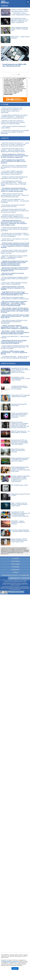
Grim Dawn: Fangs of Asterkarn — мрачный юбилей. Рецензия (20, 530)
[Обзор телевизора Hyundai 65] (5, 461)
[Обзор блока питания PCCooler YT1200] (5, 496)
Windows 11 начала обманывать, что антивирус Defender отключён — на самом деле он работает (15, 201)
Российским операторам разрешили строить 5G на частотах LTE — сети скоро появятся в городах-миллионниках (14, 189)
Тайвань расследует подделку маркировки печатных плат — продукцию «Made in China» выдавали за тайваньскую (14, 327)
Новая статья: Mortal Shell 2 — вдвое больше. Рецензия (15, 337)
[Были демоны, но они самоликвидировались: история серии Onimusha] (5, 380)
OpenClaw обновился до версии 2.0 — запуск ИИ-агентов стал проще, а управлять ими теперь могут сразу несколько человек (15, 144)
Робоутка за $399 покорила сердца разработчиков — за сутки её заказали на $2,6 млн (14, 353)
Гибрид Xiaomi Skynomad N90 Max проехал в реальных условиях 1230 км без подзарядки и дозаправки (15, 229)
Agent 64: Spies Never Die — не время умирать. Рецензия (20, 431)
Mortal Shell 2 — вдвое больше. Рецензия (20, 37)
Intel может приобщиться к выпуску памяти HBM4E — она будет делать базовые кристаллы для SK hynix (14, 257)
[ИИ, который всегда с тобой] (5, 487)
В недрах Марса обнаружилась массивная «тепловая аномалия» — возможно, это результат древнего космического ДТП (14, 116)
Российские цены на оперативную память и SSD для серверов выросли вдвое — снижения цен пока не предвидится (15, 235)
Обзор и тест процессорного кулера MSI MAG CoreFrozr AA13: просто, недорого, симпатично (19, 415)
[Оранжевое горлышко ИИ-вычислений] (5, 407)
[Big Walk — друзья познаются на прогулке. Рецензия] (5, 523)
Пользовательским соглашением (9, 961)
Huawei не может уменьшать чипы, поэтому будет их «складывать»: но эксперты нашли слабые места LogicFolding (12, 110)
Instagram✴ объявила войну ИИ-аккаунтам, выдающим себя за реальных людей (14, 177)
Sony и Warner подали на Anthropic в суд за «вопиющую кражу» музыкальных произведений (14, 322)
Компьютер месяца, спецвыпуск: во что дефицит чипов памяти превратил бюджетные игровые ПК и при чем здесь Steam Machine (20, 424)
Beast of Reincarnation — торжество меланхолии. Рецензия (18, 450)
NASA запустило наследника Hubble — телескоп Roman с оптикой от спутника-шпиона (15, 298)
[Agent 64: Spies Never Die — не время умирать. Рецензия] (5, 434)
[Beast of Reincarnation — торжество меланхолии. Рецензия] (5, 452)
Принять (15, 968)
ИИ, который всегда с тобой (19, 485)
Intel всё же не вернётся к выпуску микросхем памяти (12, 274)
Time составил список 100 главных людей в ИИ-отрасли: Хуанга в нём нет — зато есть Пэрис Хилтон (15, 316)
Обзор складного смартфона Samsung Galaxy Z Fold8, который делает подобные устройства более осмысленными (20, 478)
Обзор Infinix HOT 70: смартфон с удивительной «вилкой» (20, 395)
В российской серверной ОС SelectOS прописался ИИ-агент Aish (13, 205)
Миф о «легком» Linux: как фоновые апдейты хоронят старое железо (19, 504)
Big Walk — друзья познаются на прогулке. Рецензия (18, 522)
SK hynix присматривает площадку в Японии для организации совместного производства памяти (15, 279)
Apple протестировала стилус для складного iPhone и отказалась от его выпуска (13, 288)
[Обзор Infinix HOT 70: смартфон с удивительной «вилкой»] (5, 398)
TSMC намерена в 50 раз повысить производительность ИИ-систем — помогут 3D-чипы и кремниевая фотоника (15, 195)
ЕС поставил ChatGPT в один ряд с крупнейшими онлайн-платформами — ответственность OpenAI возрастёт (12, 172)
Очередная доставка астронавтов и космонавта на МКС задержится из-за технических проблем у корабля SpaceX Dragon (15, 216)
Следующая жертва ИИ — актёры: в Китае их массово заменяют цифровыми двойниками (15, 357)
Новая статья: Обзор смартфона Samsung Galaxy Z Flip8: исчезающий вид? (14, 283)
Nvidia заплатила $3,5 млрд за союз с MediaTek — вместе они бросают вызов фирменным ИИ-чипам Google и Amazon (13, 150)
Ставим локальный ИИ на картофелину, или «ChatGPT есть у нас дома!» (19, 388)
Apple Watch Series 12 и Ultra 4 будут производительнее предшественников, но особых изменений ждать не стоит (14, 293)
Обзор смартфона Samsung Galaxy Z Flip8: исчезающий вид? (19, 29)
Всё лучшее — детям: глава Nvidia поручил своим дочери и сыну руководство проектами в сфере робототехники (15, 332)
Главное (4, 6)
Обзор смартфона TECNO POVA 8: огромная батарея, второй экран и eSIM (19, 540)
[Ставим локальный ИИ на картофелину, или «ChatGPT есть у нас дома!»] (5, 389)
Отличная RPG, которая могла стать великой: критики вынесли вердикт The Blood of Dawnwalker (15, 132)
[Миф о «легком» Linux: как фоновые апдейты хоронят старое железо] (5, 505)
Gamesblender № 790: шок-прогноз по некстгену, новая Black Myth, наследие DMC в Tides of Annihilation (19, 442)
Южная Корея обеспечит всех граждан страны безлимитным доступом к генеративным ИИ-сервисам (14, 342)
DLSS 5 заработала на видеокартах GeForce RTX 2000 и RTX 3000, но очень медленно (13, 161)
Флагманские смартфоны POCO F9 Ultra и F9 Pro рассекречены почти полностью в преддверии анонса (15, 269)
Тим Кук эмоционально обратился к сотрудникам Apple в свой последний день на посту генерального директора (14, 156)
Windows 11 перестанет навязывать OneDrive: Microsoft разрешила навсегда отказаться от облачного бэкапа (13, 122)
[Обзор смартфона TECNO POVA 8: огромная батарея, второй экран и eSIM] (5, 541)
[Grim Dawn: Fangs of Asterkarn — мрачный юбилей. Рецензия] (5, 532)
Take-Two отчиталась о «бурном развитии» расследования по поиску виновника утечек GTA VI (14, 167)
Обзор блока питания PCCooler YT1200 (20, 494)
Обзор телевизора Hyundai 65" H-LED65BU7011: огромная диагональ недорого (20, 459)
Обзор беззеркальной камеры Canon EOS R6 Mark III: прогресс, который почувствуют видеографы (20, 469)
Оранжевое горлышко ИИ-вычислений (19, 404)
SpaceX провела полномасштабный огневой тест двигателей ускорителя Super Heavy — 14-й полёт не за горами (15, 347)
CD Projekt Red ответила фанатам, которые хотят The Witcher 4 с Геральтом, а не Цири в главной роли (19, 20)
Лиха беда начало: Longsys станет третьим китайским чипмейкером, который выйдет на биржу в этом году (14, 252)
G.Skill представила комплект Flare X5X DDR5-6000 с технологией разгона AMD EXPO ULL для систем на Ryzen (14, 211)
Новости (5, 138)
